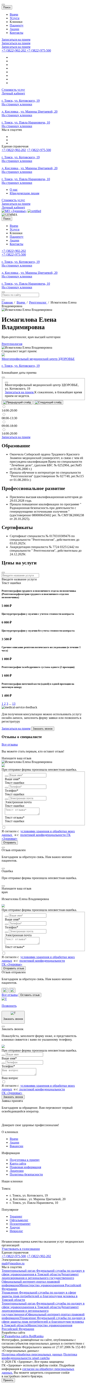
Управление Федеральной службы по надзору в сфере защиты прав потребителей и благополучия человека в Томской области (39, 1296)
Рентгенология (12, 344)
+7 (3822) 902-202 (14, 150)
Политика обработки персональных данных (32, 1354)
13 (13, 703)
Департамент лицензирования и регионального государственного (40, 1276)
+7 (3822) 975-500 (39, 150)
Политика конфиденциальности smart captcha (39, 1356)
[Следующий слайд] (48, 402)
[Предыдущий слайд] (17, 402)
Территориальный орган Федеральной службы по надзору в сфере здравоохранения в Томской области (43, 1272)
